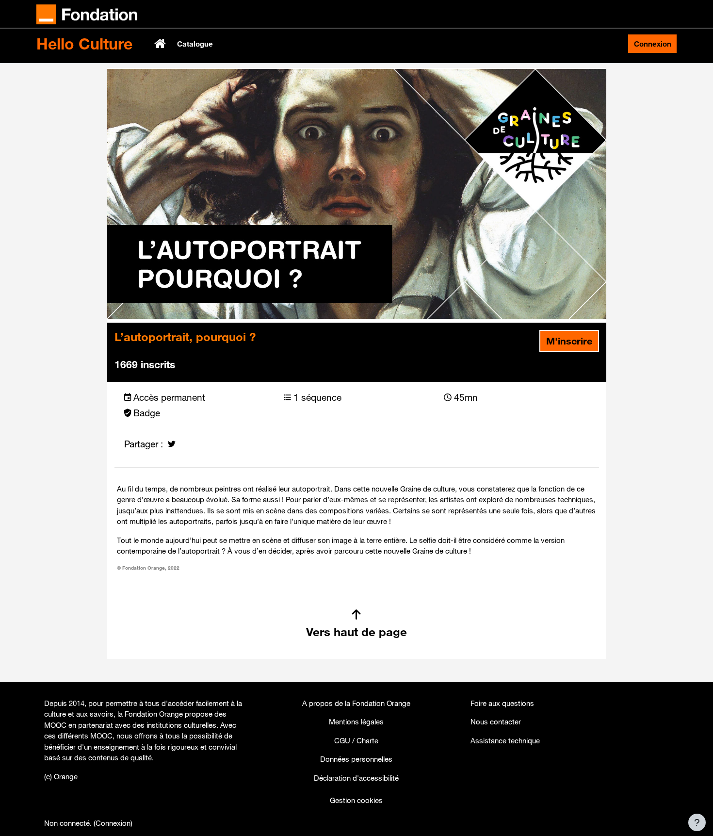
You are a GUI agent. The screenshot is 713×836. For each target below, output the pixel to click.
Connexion (652, 43)
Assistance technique (505, 740)
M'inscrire (569, 341)
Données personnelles (356, 758)
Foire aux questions (502, 703)
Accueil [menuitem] (161, 43)
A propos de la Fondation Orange (356, 703)
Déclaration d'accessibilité (356, 777)
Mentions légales (356, 721)
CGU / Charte (356, 740)
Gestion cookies (356, 800)
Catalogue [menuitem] (195, 43)
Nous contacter (495, 721)
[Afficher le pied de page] (697, 822)
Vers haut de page (356, 631)
